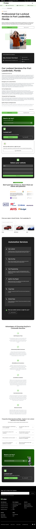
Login (13, 515)
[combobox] (17, 166)
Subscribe (32, 493)
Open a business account (28, 506)
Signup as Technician (27, 505)
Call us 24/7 (27, 27)
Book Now (10, 112)
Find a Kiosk (3, 514)
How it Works (3, 515)
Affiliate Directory (4, 517)
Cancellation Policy (25, 524)
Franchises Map (15, 505)
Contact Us (14, 506)
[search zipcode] (31, 123)
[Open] (32, 166)
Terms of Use (13, 524)
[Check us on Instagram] (3, 1)
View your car (18, 175)
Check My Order (15, 514)
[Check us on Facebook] (2, 1)
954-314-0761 (27, 112)
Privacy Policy (18, 524)
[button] (10, 427)
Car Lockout (9, 8)
